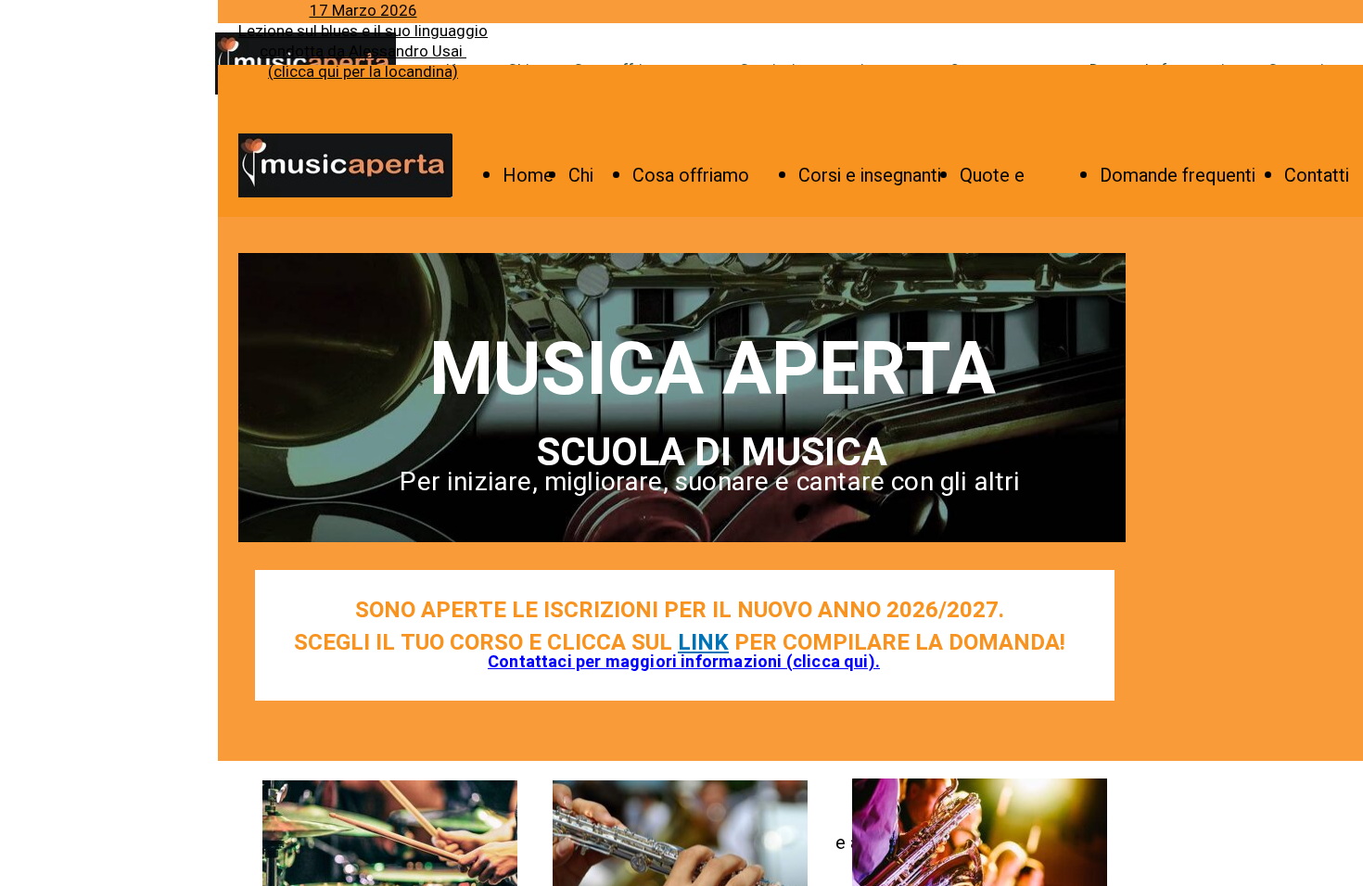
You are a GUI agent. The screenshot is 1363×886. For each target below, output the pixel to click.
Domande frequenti (1177, 175)
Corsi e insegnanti (869, 175)
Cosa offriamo (690, 175)
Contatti (1316, 175)
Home (528, 175)
